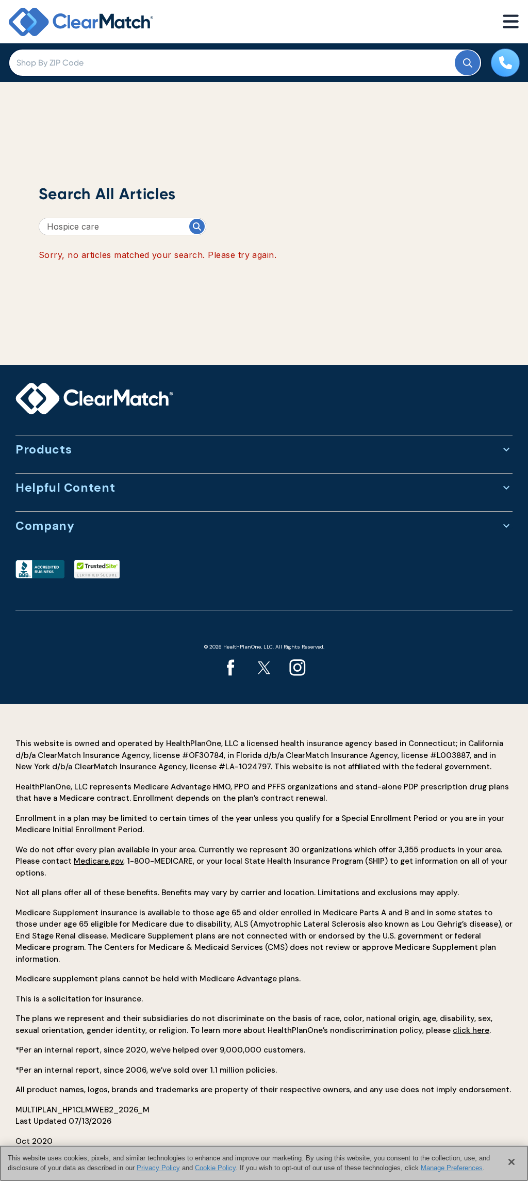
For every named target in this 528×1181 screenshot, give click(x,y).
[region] (264, 1163)
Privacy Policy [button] (158, 1168)
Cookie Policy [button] (215, 1168)
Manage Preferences (452, 1168)
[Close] (511, 1162)
